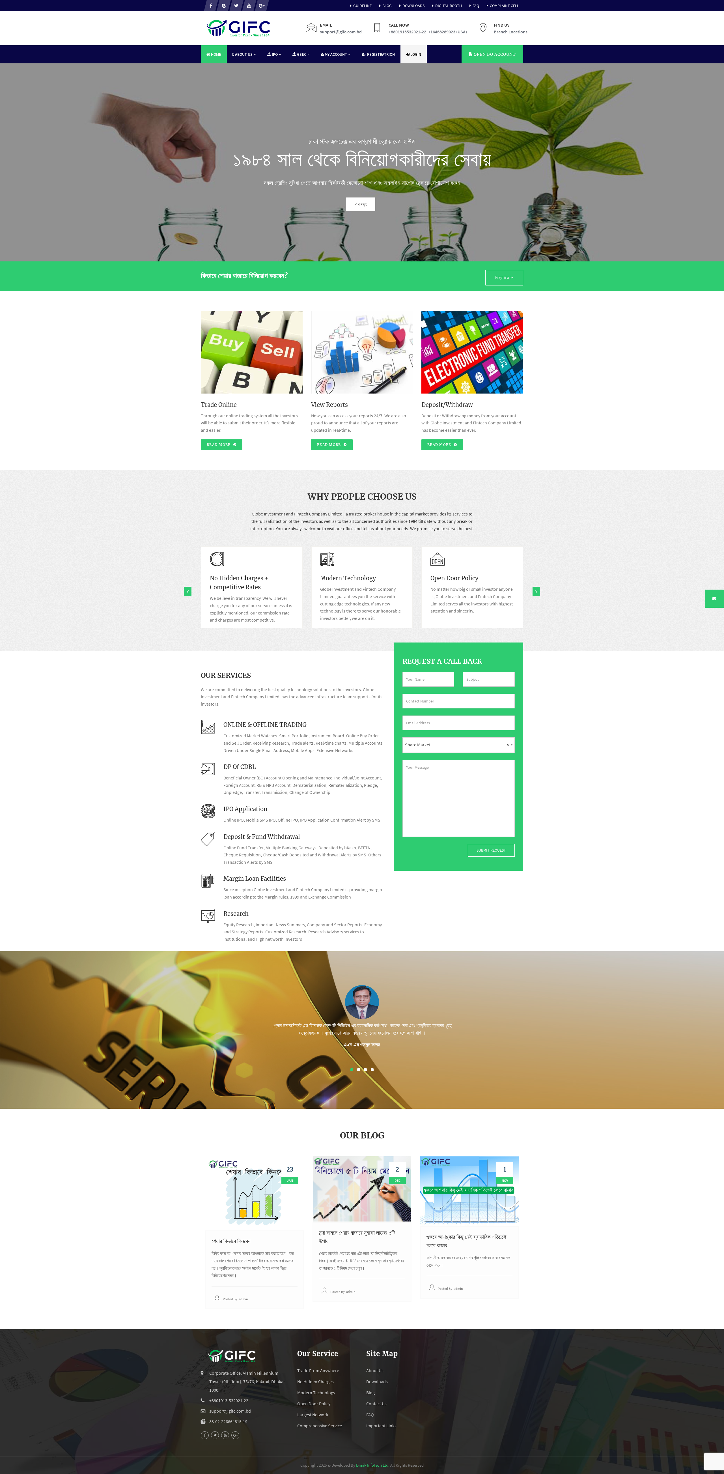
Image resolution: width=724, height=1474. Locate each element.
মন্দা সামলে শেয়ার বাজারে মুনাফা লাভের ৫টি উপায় (357, 1237)
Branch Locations (510, 32)
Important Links (381, 1425)
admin (243, 1299)
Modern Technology (316, 1392)
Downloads (413, 5)
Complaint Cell (504, 5)
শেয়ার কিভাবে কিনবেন (231, 1241)
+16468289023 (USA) (447, 32)
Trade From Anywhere (318, 1370)
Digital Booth (448, 5)
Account (494, 54)
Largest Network (312, 1414)
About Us (374, 1370)
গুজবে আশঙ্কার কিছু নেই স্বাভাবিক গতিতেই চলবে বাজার (466, 1241)
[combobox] (458, 745)
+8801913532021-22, (408, 32)
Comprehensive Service (319, 1425)
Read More (219, 444)
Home (215, 54)
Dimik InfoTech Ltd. (372, 1465)
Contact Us (376, 1403)
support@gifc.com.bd (341, 32)
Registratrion (380, 54)
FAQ (476, 5)
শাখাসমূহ (361, 204)
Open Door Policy (313, 1403)
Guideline (362, 5)
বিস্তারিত (503, 277)
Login (415, 54)
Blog (387, 5)
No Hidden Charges (315, 1381)
